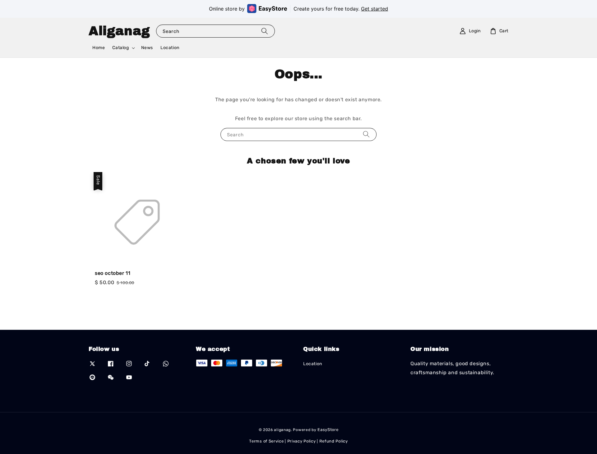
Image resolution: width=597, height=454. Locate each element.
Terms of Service (266, 441)
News (147, 47)
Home (98, 47)
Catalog (120, 47)
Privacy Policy (301, 441)
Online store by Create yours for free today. (298, 9)
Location (169, 47)
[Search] (265, 31)
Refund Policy (333, 441)
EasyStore (327, 429)
